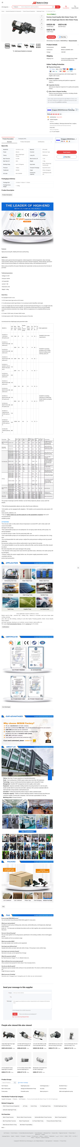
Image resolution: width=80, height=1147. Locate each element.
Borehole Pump (63, 1085)
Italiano (41, 1136)
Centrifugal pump (44, 1085)
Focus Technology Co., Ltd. (30, 1140)
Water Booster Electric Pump (10, 1124)
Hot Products (5, 1085)
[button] (48, 141)
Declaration (56, 1140)
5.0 (62, 141)
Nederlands (52, 1136)
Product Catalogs (23, 1082)
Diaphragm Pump (40, 11)
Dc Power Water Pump (37, 1121)
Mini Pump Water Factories (9, 1121)
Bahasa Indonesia (45, 1137)
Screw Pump (34, 1106)
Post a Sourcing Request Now (20, 1017)
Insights (43, 1134)
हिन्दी (70, 1136)
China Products (14, 1133)
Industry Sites (55, 1133)
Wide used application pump (66, 1091)
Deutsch (46, 1136)
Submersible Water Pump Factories (43, 1117)
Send (15, 1014)
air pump (42, 1088)
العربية (57, 1136)
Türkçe (32, 1137)
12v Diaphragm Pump (50, 11)
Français (28, 1136)
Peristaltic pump (25, 1091)
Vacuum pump (62, 1088)
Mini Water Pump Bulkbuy (26, 1124)
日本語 (66, 1136)
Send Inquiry (51, 37)
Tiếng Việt (37, 1137)
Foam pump (4, 1091)
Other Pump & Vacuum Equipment (11, 1106)
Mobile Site (37, 1134)
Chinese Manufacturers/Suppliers (26, 1133)
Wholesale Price (47, 1133)
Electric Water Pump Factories (24, 1117)
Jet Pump (25, 1106)
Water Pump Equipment (60, 1117)
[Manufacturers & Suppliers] (40, 2)
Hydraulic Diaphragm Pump (9, 1109)
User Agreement (48, 1140)
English (12, 1136)
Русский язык (35, 1136)
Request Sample (73, 40)
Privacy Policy (63, 1140)
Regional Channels (63, 1133)
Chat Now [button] (63, 37)
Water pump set (44, 1091)
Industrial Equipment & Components (13, 11)
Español (17, 1136)
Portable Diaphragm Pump (60, 1106)
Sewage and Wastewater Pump (28, 1088)
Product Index (72, 1133)
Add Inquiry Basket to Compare (23, 51)
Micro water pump (6, 1088)
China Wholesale (38, 1133)
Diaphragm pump (25, 1085)
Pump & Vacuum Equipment (29, 11)
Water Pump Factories (8, 1117)
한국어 (61, 1136)
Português (23, 1136)
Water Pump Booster (24, 1121)
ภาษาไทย (74, 1136)
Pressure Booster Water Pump (54, 1121)
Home (3, 11)
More (3, 1127)
